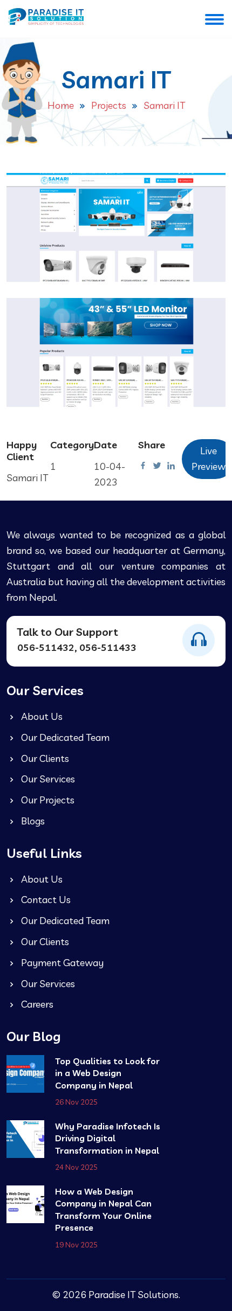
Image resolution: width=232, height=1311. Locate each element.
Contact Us (45, 899)
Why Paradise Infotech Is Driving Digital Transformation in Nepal (107, 1138)
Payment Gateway (61, 962)
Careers (36, 1004)
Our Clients (44, 758)
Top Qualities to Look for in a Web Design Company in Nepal (107, 1073)
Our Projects (46, 800)
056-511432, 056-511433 (77, 647)
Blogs (32, 821)
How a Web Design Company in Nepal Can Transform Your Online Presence (103, 1209)
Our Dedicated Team (64, 737)
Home (60, 105)
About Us (41, 716)
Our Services (47, 779)
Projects (108, 105)
